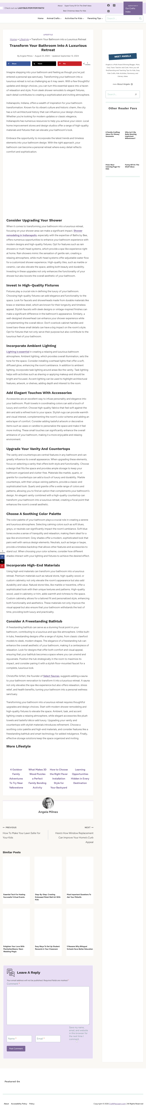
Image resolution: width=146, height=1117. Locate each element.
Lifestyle (48, 35)
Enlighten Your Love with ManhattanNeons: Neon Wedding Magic (13, 949)
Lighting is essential (17, 351)
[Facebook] (108, 5)
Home (40, 18)
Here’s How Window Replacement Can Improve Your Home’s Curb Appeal (74, 835)
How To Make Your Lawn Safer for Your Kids (21, 832)
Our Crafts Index (130, 10)
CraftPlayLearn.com (117, 1104)
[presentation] (16, 875)
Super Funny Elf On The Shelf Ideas (78, 6)
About (60, 6)
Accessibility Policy (19, 1104)
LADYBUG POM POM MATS (31, 8)
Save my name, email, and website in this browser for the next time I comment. (78, 1033)
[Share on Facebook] (2, 557)
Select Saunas (51, 676)
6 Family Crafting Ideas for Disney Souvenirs (113, 134)
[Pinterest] (108, 11)
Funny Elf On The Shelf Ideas (132, 166)
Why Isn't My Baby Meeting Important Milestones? (130, 135)
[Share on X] (2, 561)
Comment (13, 983)
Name (12, 1038)
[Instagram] (114, 5)
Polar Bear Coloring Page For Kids (113, 167)
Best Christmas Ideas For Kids (74, 11)
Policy (31, 1104)
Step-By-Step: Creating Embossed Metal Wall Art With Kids (47, 897)
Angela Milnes (26, 56)
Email (41, 1038)
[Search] (135, 94)
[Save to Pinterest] (2, 566)
